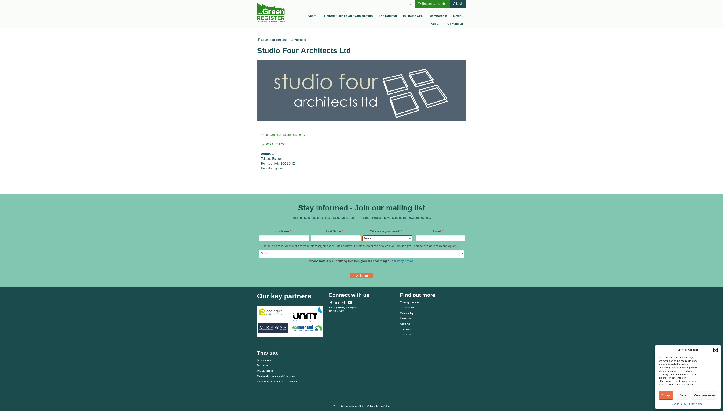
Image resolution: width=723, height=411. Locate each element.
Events (311, 15)
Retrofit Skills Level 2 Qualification (348, 15)
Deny (682, 395)
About (435, 23)
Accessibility (264, 360)
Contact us (455, 23)
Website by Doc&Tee (378, 405)
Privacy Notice (695, 404)
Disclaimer (262, 365)
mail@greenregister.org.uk (343, 307)
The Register (388, 15)
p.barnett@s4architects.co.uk (285, 134)
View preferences (704, 395)
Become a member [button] (434, 3)
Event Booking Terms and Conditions (277, 381)
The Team (405, 329)
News (457, 15)
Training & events (409, 302)
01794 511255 (275, 144)
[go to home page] (271, 12)
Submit (364, 275)
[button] (715, 350)
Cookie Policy (679, 404)
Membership (438, 15)
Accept (666, 395)
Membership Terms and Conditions (276, 376)
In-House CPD (413, 15)
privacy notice (403, 261)
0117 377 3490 (336, 311)
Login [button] (459, 3)
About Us (405, 323)
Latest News (407, 318)
